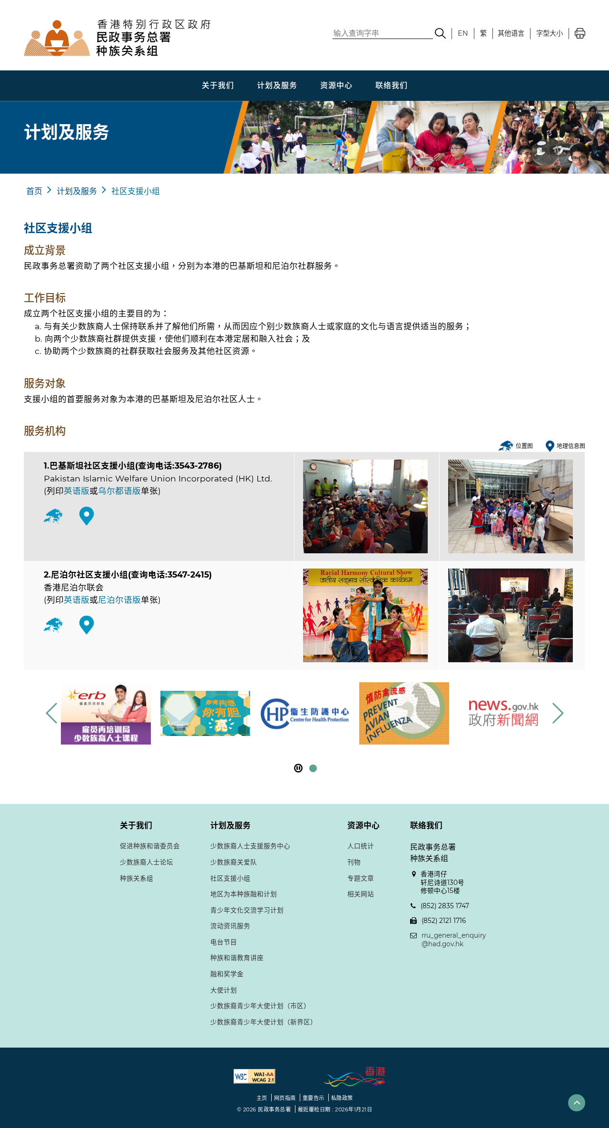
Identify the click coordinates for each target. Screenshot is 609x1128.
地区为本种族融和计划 (243, 894)
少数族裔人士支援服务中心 (250, 846)
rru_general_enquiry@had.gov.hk (454, 940)
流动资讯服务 (230, 926)
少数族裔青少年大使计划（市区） (260, 1006)
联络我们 (391, 85)
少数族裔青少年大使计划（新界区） (263, 1022)
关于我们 (218, 85)
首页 (34, 191)
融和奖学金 (227, 974)
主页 (261, 1098)
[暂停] (298, 768)
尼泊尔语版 (119, 600)
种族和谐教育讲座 (237, 957)
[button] (557, 713)
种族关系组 (136, 878)
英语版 (76, 491)
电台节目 (223, 942)
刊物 (354, 862)
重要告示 (313, 1098)
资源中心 (336, 85)
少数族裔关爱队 (233, 862)
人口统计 (360, 846)
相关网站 (360, 894)
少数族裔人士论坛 (146, 862)
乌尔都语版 (119, 491)
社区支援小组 (135, 191)
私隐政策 (342, 1098)
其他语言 (511, 33)
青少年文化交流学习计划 (247, 910)
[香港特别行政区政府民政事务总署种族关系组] (169, 38)
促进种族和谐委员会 (150, 846)
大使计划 (223, 990)
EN (463, 33)
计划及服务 (277, 85)
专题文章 (360, 878)
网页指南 (285, 1098)
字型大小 (549, 33)
